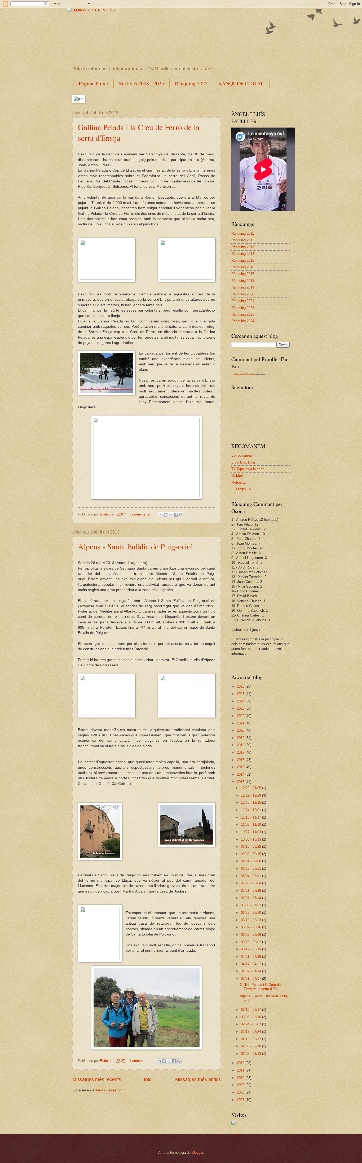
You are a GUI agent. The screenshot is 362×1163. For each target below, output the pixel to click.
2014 (241, 774)
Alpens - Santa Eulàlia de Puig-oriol (135, 546)
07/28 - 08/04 (251, 883)
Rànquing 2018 (242, 281)
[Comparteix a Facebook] (175, 514)
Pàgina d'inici (93, 83)
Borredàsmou (241, 455)
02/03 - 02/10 (251, 1046)
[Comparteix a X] (170, 514)
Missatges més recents (96, 1079)
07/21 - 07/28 (251, 891)
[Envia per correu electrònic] (160, 514)
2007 (241, 1100)
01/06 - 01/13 (251, 1054)
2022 (241, 716)
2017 (241, 752)
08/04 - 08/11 (251, 876)
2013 (241, 782)
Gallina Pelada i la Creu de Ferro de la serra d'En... (260, 987)
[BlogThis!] (165, 514)
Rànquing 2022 (242, 308)
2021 (241, 723)
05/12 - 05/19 (251, 949)
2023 (241, 708)
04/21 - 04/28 (251, 957)
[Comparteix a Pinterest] (180, 514)
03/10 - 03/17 (251, 1010)
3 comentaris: (140, 514)
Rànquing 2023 (242, 314)
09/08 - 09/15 (251, 854)
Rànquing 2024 (242, 321)
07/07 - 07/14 (251, 898)
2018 (241, 745)
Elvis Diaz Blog (243, 462)
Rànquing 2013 (242, 247)
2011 (241, 1070)
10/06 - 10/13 (251, 839)
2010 (241, 1078)
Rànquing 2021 (242, 301)
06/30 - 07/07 (251, 905)
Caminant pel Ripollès (244, 374)
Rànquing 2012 (242, 240)
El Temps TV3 (242, 489)
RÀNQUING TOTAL (241, 83)
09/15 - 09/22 (251, 847)
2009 (241, 1085)
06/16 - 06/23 (251, 920)
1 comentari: (139, 1061)
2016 (241, 760)
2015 (241, 767)
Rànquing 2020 (242, 294)
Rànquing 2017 (242, 274)
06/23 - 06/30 (251, 913)
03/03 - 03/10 (251, 1017)
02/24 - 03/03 (251, 1024)
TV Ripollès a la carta (247, 469)
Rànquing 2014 (242, 254)
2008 (241, 1092)
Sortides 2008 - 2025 (141, 83)
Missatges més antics (198, 1079)
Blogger (197, 1153)
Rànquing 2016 (242, 267)
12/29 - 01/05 (251, 788)
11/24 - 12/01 (251, 810)
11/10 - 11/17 (251, 817)
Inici (148, 1079)
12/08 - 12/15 (251, 803)
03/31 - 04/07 (251, 979)
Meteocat (238, 482)
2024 (241, 701)
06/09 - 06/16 (251, 927)
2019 (241, 738)
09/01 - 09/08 (251, 861)
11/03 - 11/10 (251, 825)
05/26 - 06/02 (251, 942)
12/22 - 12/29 (251, 795)
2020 (241, 730)
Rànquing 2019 (242, 287)
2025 (241, 694)
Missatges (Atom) (109, 1090)
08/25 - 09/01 (251, 869)
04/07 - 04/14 (251, 971)
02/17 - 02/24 (251, 1032)
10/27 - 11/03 (251, 832)
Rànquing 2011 (242, 233)
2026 (241, 686)
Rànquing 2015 (242, 261)
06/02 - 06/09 (251, 935)
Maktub (237, 476)
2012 (241, 1063)
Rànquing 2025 (191, 83)
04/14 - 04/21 (251, 964)
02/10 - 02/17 (251, 1039)
